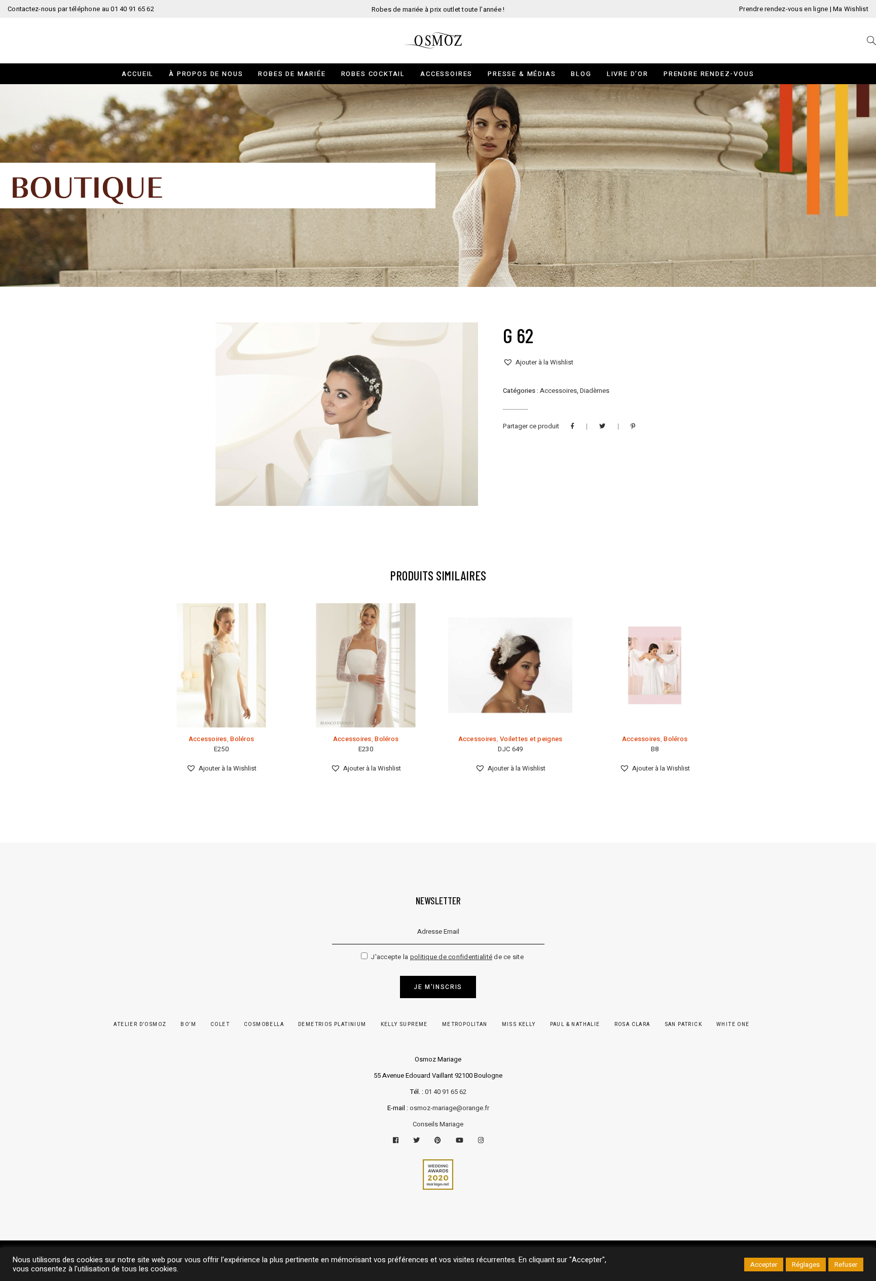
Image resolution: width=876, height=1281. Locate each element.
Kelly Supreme (404, 1024)
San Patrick (683, 1024)
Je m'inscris (438, 987)
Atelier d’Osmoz (140, 1024)
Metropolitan (465, 1024)
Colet (220, 1024)
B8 (655, 749)
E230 (365, 749)
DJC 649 (510, 749)
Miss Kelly (519, 1024)
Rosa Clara (632, 1024)
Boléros (242, 739)
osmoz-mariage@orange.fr (449, 1108)
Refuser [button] (845, 1264)
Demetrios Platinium (332, 1024)
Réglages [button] (806, 1264)
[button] (538, 362)
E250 (221, 749)
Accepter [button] (763, 1264)
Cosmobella (264, 1024)
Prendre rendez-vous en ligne (783, 9)
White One (733, 1024)
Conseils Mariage (438, 1124)
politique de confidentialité (451, 957)
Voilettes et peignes (531, 739)
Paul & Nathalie (575, 1024)
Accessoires (558, 390)
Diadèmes (594, 390)
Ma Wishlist (850, 9)
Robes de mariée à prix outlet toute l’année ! (438, 9)
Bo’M (188, 1024)
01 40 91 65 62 (445, 1091)
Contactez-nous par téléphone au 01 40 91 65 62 (81, 9)
